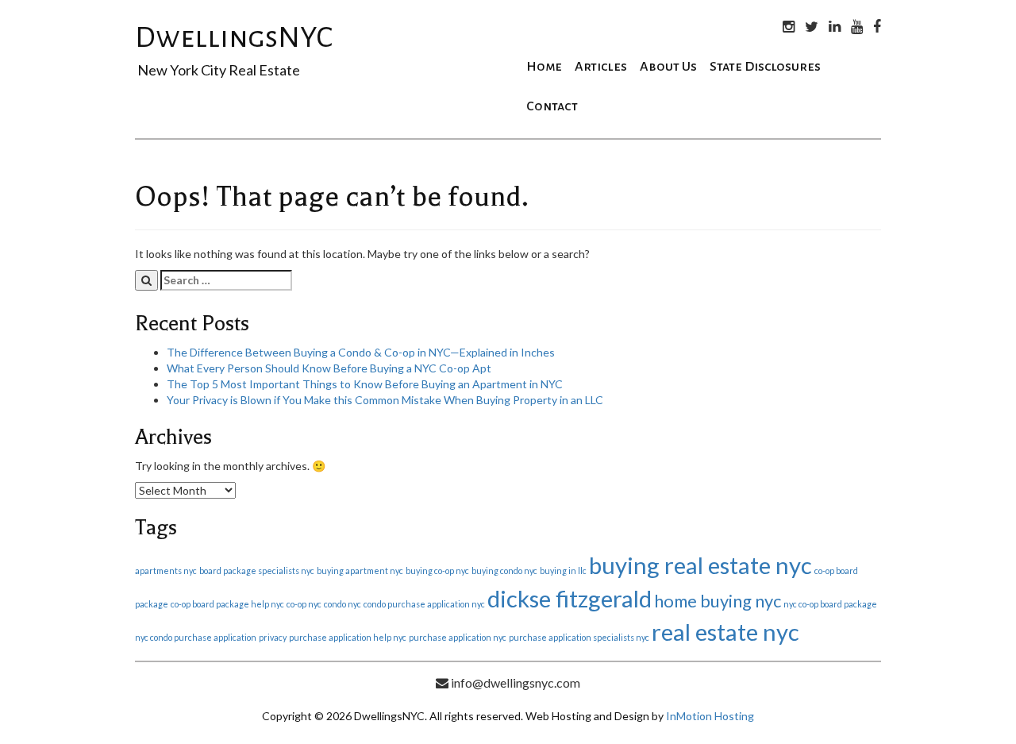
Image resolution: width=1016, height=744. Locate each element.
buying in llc (563, 570)
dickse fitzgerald (569, 598)
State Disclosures (765, 67)
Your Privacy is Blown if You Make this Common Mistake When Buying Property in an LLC (385, 400)
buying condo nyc (504, 570)
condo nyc (342, 604)
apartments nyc (166, 570)
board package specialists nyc (256, 570)
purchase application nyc (457, 637)
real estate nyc (725, 632)
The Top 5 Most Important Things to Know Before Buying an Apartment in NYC (365, 384)
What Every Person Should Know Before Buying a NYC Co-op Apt (329, 368)
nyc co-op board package (830, 604)
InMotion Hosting (710, 716)
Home (544, 67)
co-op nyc (304, 604)
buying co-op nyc (437, 570)
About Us (668, 67)
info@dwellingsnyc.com (515, 682)
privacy (273, 637)
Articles (601, 67)
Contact (552, 106)
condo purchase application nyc (424, 604)
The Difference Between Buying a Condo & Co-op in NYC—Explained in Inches (361, 352)
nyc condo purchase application (195, 637)
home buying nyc (717, 600)
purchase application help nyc (347, 637)
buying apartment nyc (360, 570)
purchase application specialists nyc (579, 637)
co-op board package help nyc (227, 604)
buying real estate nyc (700, 565)
